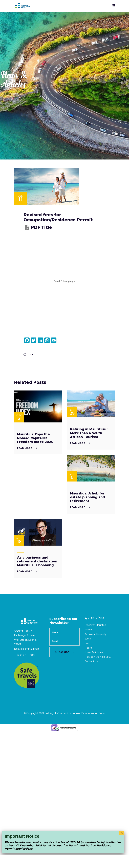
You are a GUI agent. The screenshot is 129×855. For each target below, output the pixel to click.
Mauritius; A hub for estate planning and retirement (87, 497)
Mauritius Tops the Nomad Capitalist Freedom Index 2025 (35, 438)
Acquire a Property (95, 634)
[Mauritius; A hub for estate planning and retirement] (91, 468)
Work (88, 638)
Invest (88, 629)
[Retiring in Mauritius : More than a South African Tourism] (91, 404)
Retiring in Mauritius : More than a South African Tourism (89, 433)
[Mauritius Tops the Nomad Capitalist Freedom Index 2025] (38, 406)
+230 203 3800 (26, 655)
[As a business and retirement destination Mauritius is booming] (38, 532)
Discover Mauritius (95, 625)
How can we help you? (98, 656)
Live (87, 643)
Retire (88, 647)
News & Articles (94, 652)
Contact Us (91, 661)
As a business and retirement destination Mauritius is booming (37, 561)
